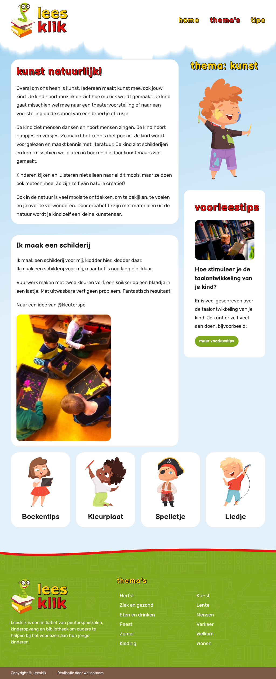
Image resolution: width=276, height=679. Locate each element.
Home (189, 20)
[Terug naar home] (39, 20)
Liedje (235, 517)
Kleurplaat (105, 517)
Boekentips (40, 517)
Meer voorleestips (216, 341)
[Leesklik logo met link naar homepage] (39, 596)
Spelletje (170, 517)
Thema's (225, 20)
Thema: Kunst (224, 66)
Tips (258, 20)
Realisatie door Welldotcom (80, 673)
